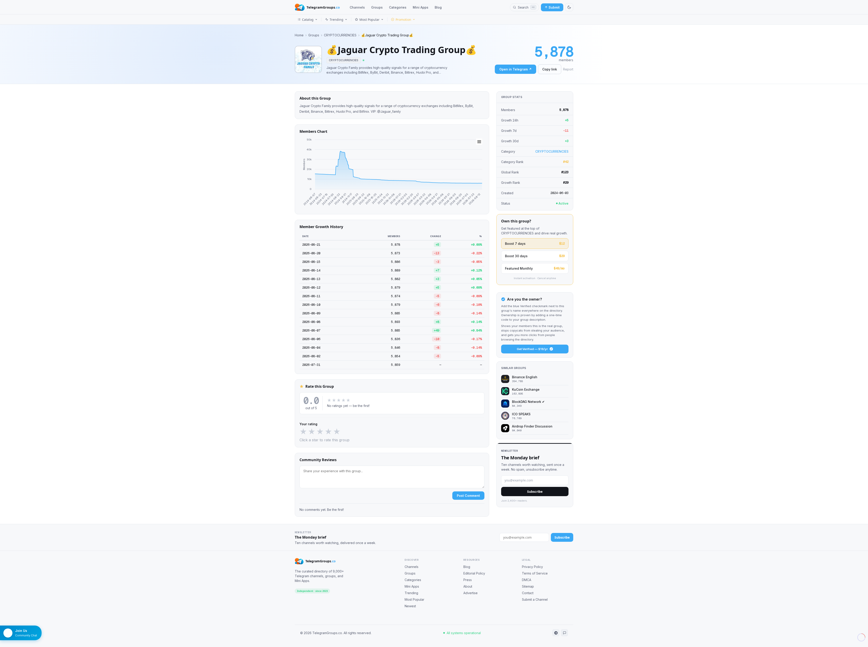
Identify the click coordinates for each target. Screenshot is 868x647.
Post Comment (468, 496)
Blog (438, 7)
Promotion (403, 19)
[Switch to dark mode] (569, 7)
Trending (336, 19)
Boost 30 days (535, 256)
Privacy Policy (532, 567)
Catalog (308, 19)
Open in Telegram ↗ (515, 69)
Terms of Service (535, 573)
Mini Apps (420, 7)
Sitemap (528, 586)
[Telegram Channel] (555, 632)
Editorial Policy (474, 573)
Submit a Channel (535, 599)
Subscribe (534, 491)
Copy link (549, 69)
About (467, 586)
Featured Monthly (535, 268)
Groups (377, 7)
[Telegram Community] (564, 632)
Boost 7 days (535, 243)
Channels (357, 7)
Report (568, 69)
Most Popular (369, 19)
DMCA (526, 580)
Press (467, 580)
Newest (410, 606)
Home (299, 35)
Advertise (470, 593)
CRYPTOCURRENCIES (340, 35)
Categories (397, 7)
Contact (527, 593)
